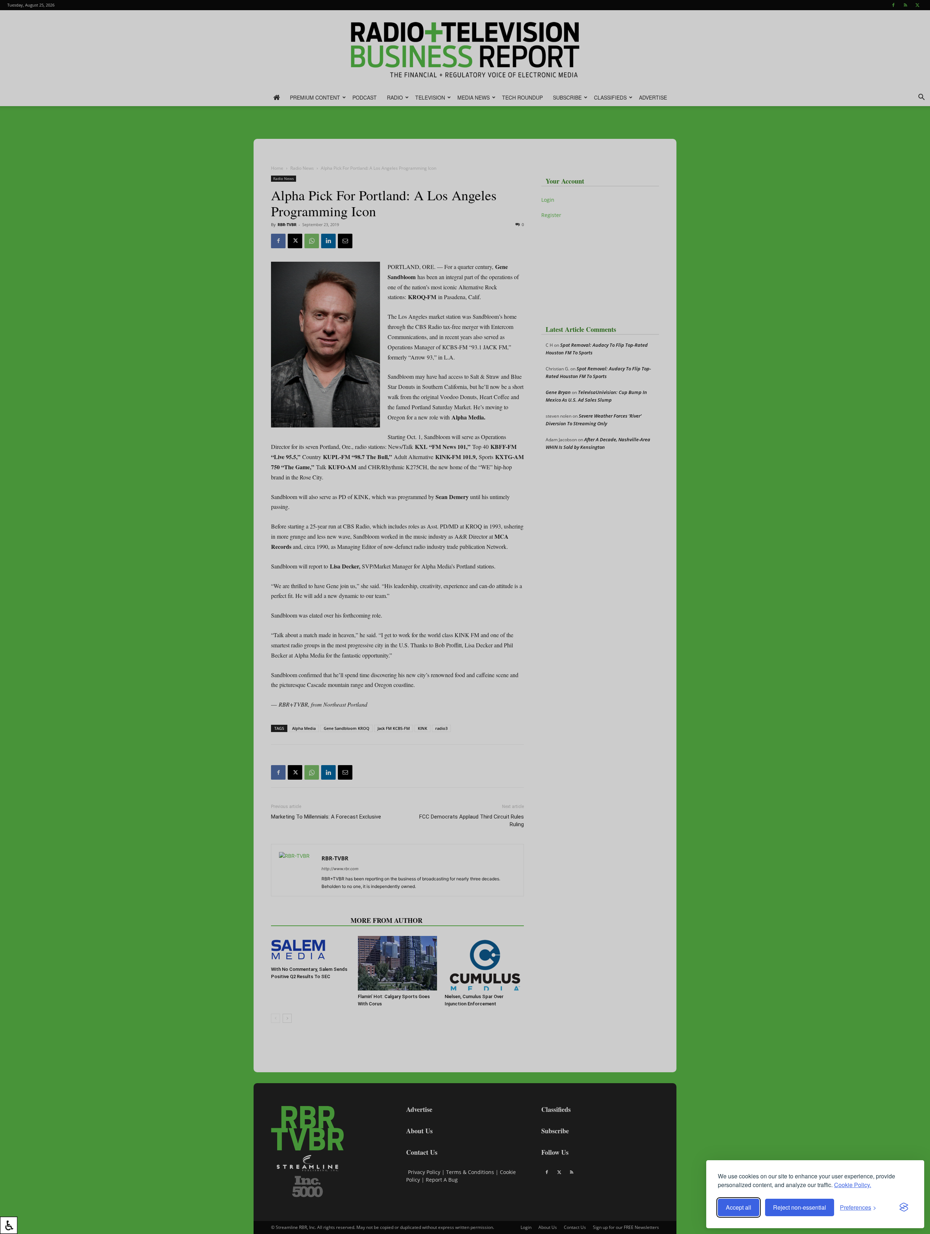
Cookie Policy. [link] (852, 1185)
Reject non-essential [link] (799, 1207)
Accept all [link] (738, 1207)
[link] (8, 1225)
